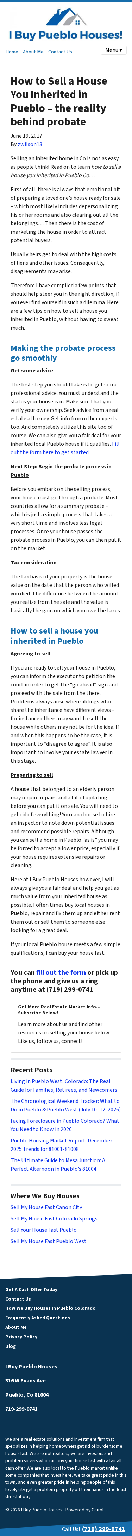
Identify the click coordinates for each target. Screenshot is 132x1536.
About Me (33, 51)
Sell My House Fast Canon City (46, 1207)
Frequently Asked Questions (37, 1317)
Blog (10, 1346)
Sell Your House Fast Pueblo (44, 1230)
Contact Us (60, 51)
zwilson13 (30, 144)
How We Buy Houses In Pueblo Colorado (50, 1308)
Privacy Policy (21, 1336)
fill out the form (61, 973)
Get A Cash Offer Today (31, 1289)
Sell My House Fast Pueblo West (49, 1241)
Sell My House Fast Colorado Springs (54, 1219)
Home (11, 51)
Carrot (98, 1509)
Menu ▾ (113, 50)
